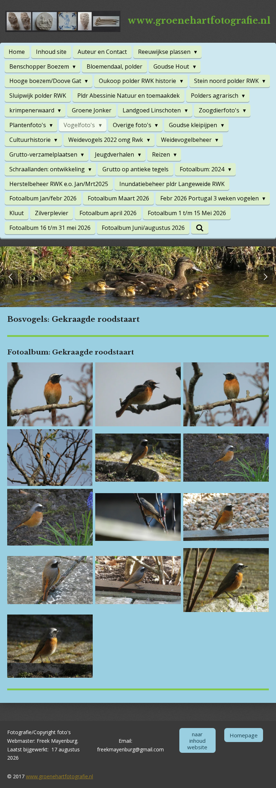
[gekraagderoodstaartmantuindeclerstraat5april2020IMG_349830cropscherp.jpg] (226, 580)
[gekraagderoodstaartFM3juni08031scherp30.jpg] (226, 394)
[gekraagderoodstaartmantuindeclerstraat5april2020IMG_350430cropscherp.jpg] (50, 646)
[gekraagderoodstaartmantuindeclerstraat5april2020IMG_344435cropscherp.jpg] (50, 517)
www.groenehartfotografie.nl (59, 776)
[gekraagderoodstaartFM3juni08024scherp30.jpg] (138, 394)
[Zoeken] (199, 228)
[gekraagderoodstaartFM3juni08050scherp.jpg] (50, 457)
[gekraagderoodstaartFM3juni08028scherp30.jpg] (50, 394)
